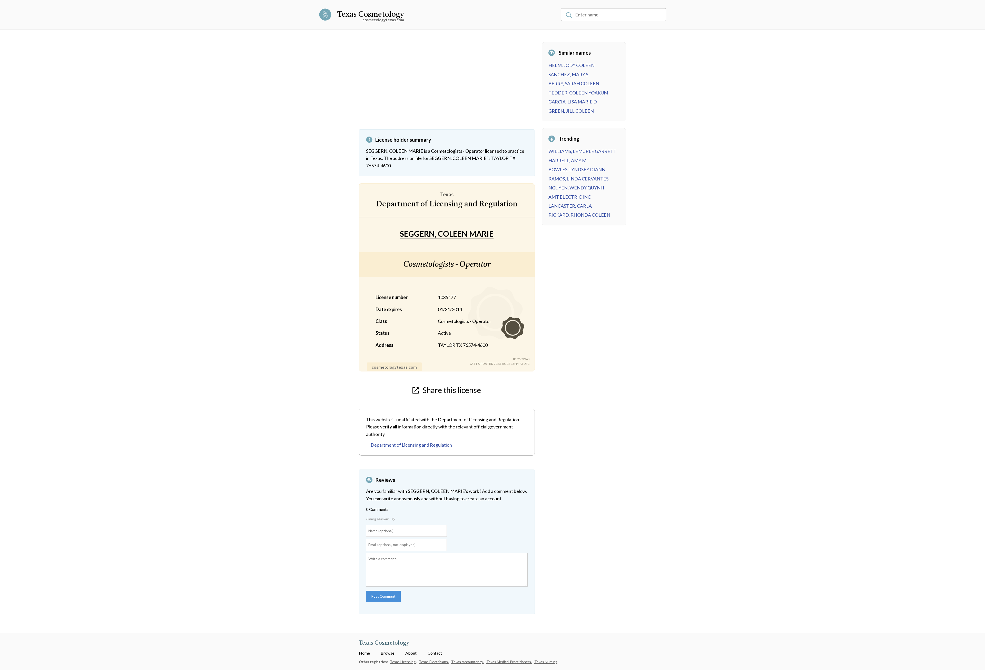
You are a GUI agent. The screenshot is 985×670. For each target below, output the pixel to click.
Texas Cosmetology (370, 14)
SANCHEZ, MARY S (568, 74)
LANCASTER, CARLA (570, 206)
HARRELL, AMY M (567, 160)
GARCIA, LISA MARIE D (572, 101)
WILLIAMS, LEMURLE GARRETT (582, 151)
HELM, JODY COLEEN (571, 65)
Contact (435, 652)
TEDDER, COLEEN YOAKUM (578, 92)
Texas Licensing (403, 661)
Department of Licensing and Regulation (411, 445)
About (411, 652)
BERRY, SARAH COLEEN (573, 83)
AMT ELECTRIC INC (569, 197)
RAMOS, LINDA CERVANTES (578, 178)
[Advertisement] (447, 86)
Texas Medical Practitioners (509, 661)
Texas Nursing (545, 661)
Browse (387, 652)
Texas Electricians (434, 661)
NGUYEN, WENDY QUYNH (576, 187)
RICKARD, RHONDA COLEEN (579, 215)
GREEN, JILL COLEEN (571, 111)
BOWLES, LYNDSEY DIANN (576, 169)
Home (364, 652)
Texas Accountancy (467, 661)
